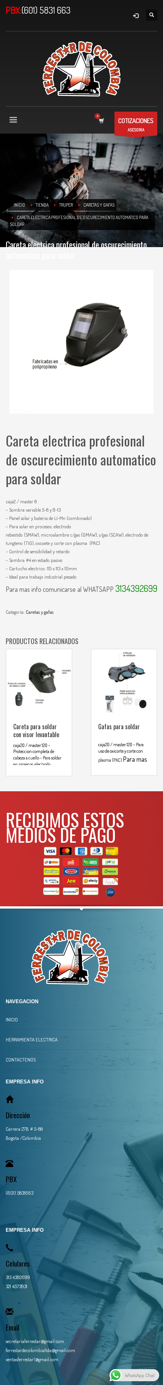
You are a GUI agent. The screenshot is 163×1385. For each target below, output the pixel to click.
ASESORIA (136, 124)
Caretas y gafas (39, 612)
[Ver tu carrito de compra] (101, 120)
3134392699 (136, 588)
